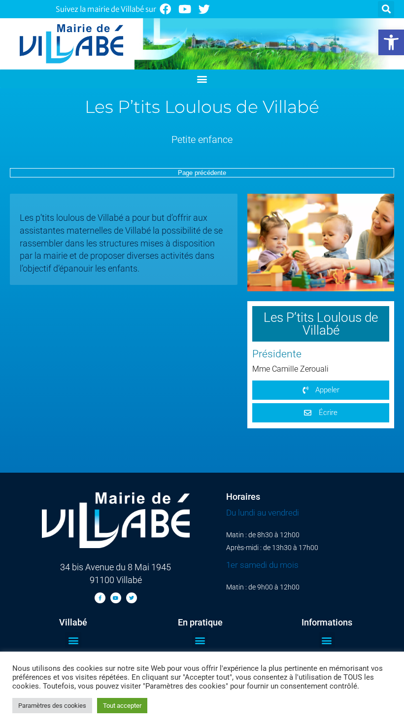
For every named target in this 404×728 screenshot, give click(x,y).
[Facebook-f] (100, 597)
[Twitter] (205, 9)
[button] (391, 42)
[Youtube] (185, 9)
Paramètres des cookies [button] (52, 705)
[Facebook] (165, 9)
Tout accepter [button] (122, 705)
